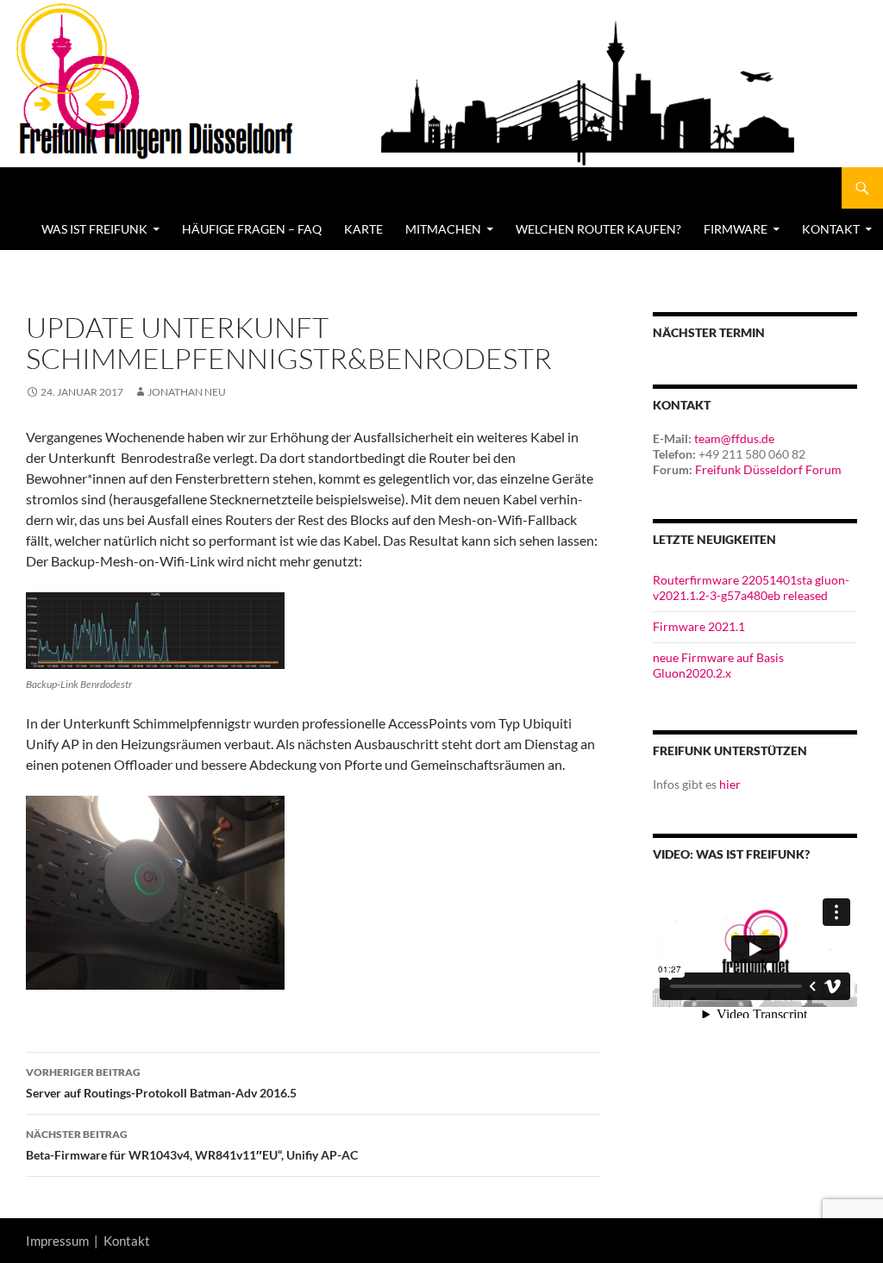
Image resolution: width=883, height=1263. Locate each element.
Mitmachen (443, 229)
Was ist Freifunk (94, 229)
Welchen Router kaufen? (598, 229)
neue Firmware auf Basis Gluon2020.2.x (718, 665)
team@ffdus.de (734, 438)
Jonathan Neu (186, 391)
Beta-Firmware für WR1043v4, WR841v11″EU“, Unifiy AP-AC (192, 1145)
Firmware (735, 229)
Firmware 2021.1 (699, 626)
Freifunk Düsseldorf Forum (768, 469)
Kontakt (126, 1240)
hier (730, 784)
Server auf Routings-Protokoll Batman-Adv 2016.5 (161, 1083)
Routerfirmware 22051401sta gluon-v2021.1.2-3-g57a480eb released (751, 587)
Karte (363, 229)
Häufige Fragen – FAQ (252, 229)
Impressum (57, 1240)
